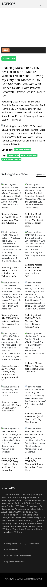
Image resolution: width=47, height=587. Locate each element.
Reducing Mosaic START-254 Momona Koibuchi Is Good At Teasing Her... (34, 464)
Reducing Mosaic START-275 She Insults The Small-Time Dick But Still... (34, 270)
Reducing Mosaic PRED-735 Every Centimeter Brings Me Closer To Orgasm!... (10, 464)
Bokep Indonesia (13, 543)
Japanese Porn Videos (15, 561)
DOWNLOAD (9, 58)
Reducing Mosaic (22, 149)
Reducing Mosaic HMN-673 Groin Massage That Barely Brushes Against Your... (33, 321)
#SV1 (5, 50)
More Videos (41, 175)
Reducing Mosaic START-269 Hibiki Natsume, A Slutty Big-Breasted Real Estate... (10, 321)
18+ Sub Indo (33, 543)
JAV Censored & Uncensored (18, 555)
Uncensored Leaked (11, 159)
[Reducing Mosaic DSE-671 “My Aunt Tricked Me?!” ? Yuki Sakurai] (11, 392)
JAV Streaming (12, 549)
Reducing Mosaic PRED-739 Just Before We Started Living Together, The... (34, 220)
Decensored (13, 155)
